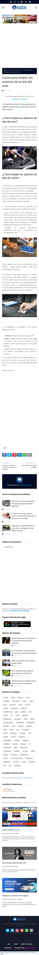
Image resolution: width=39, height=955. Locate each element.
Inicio (9, 944)
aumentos (13, 704)
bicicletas (6, 726)
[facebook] (21, 2)
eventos (5, 708)
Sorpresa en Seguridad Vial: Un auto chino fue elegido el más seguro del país (23, 528)
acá (20, 107)
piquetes (25, 715)
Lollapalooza (7, 747)
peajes (32, 719)
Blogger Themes (30, 948)
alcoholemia (20, 722)
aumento (16, 740)
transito (5, 697)
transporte (14, 708)
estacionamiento (8, 722)
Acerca (16, 944)
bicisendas (13, 733)
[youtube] (22, 930)
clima (20, 704)
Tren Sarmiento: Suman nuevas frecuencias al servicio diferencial (24, 652)
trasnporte (32, 762)
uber (4, 765)
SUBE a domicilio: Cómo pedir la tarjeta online (23, 662)
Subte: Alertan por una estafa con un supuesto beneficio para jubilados (24, 640)
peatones (23, 744)
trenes (13, 697)
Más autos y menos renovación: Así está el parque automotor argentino (23, 503)
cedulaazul (6, 744)
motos (11, 729)
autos (16, 70)
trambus (13, 737)
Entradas (8, 789)
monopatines (7, 740)
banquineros (26, 729)
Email (24, 778)
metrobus (22, 733)
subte (13, 726)
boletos (5, 737)
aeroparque (23, 747)
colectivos (6, 701)
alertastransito (7, 712)
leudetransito (24, 754)
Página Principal (8, 70)
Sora (12, 948)
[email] (25, 2)
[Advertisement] (19, 44)
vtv (12, 715)
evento (5, 754)
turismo (5, 715)
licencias (27, 704)
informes (20, 697)
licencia (5, 758)
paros (5, 704)
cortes (24, 701)
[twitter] (11, 2)
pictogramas (7, 762)
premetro (16, 762)
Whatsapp (15, 99)
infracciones (16, 701)
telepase (21, 726)
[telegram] (30, 2)
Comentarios (10, 791)
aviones (23, 712)
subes (24, 762)
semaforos (22, 737)
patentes (29, 726)
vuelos (17, 715)
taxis (17, 729)
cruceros (25, 751)
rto (30, 744)
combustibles (31, 722)
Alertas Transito (25, 485)
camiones (25, 740)
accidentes (23, 708)
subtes (31, 701)
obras (25, 719)
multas (5, 733)
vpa (10, 765)
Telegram (24, 99)
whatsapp (17, 765)
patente (15, 744)
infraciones (13, 754)
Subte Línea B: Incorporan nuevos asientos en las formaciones (24, 682)
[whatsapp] (19, 2)
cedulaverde (7, 751)
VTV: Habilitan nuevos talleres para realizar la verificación (22, 672)
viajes (5, 729)
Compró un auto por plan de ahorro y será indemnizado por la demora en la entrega (24, 516)
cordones (17, 751)
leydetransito (7, 719)
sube (30, 712)
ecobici (33, 751)
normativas (17, 719)
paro (16, 712)
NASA (15, 747)
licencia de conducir (17, 758)
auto (29, 733)
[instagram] (15, 2)
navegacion (29, 758)
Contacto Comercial (27, 944)
